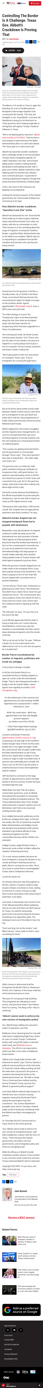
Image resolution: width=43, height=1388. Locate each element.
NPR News (13, 1175)
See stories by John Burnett (25, 1205)
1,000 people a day (22, 306)
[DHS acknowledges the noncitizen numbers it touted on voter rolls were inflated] (9, 1290)
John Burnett (14, 39)
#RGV (30, 712)
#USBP (36, 700)
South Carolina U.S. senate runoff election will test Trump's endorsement (28, 1255)
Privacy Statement (10, 1354)
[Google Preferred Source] (21, 1310)
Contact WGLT (9, 1340)
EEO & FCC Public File (11, 1344)
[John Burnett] (7, 1194)
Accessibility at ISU (10, 1359)
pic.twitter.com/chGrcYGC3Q (21, 721)
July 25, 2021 (30, 729)
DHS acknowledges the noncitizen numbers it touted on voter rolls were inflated (29, 1288)
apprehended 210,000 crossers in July (19, 738)
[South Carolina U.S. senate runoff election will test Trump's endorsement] (9, 1257)
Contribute (8, 1349)
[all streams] (40, 1385)
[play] (3, 1385)
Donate (36, 3)
